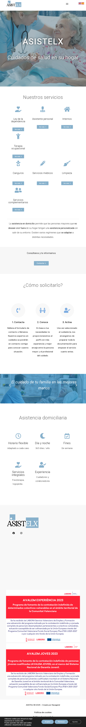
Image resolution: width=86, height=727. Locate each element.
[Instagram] (21, 534)
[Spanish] (82, 3)
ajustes (28, 725)
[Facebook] (13, 534)
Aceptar (47, 722)
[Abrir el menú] (67, 4)
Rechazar (61, 722)
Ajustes (75, 722)
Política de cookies (43, 712)
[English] (79, 3)
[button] (9, 385)
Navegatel (56, 705)
